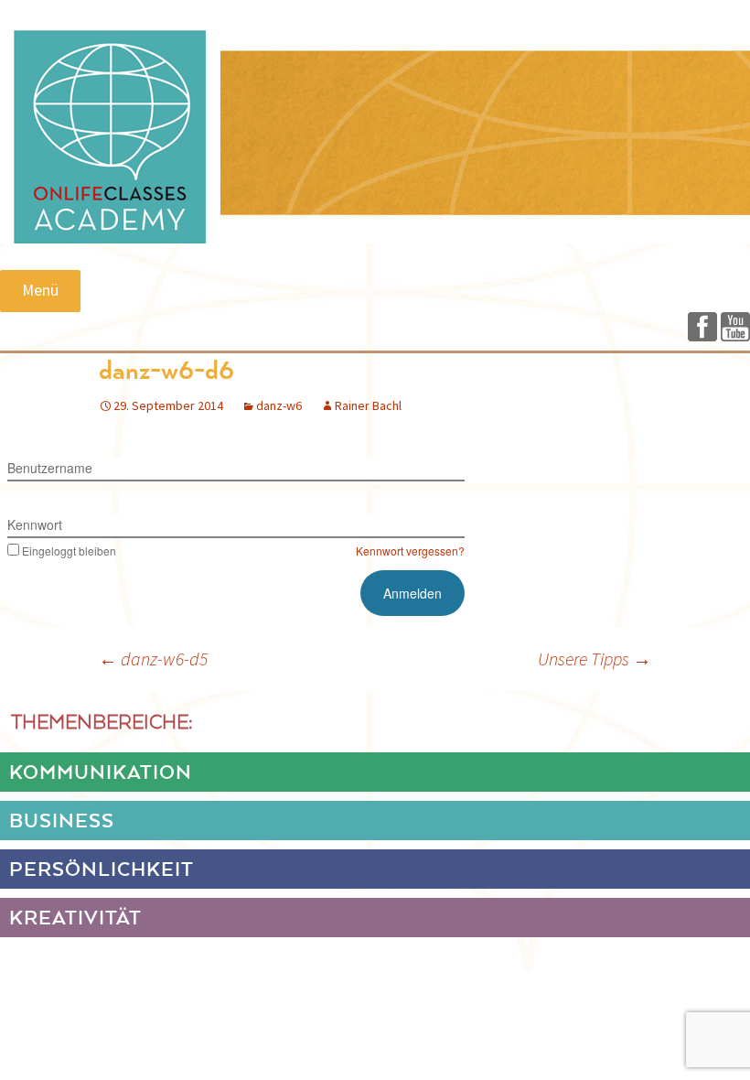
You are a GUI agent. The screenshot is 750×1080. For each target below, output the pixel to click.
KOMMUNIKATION (100, 773)
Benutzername (49, 468)
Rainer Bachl (368, 405)
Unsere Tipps (594, 658)
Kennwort (34, 524)
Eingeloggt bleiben (69, 550)
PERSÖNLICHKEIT (101, 870)
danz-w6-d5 (153, 658)
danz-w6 (279, 405)
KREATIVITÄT (75, 919)
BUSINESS (61, 822)
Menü (40, 290)
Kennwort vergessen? (410, 550)
